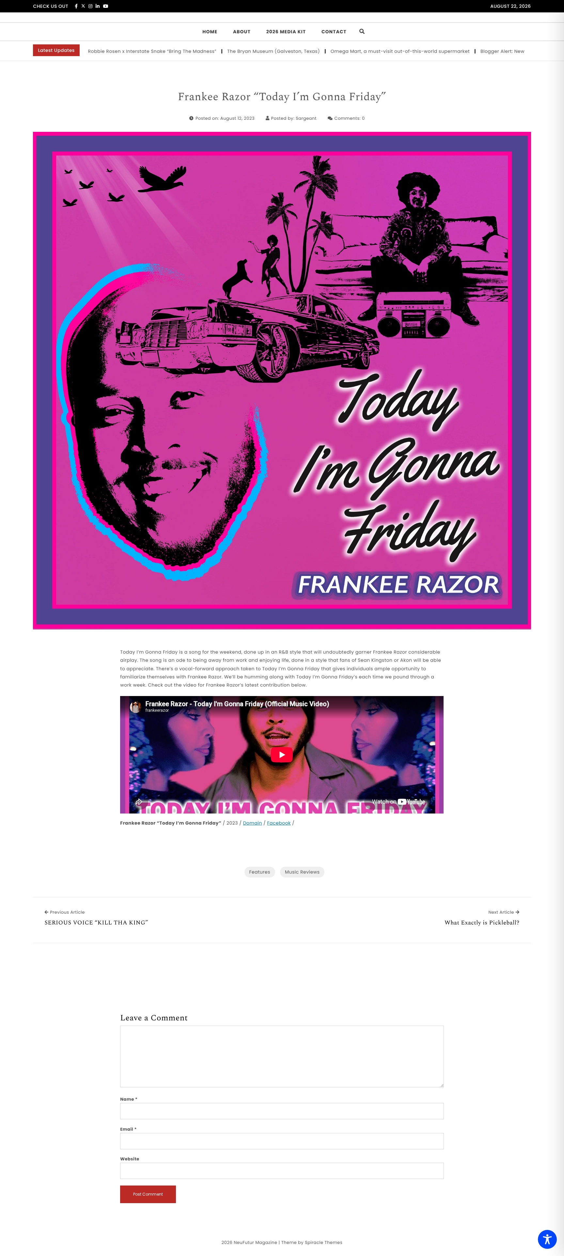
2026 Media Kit (286, 31)
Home (209, 31)
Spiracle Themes (323, 1242)
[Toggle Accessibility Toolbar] (547, 1239)
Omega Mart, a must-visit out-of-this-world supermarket (356, 51)
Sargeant (306, 118)
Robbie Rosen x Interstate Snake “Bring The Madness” (108, 51)
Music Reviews (302, 872)
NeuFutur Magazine (255, 1242)
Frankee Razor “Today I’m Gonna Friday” (282, 97)
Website (129, 1159)
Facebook (279, 823)
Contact (334, 31)
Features (259, 872)
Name (128, 1099)
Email (128, 1129)
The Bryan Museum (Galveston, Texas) (229, 51)
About (242, 31)
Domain (252, 823)
